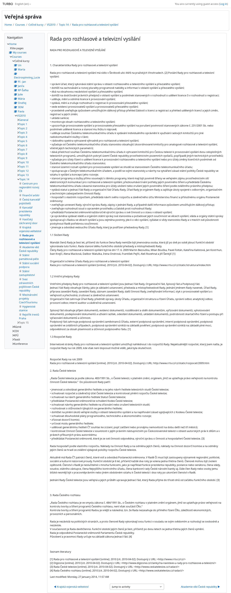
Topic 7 (23, 149)
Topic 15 (24, 322)
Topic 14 (64, 24)
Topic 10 (24, 162)
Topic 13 (24, 175)
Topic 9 (23, 158)
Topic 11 (24, 166)
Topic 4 (23, 137)
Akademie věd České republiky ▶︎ (200, 586)
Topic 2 (23, 128)
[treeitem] (24, 194)
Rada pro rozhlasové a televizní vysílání (95, 24)
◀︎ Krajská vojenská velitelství (71, 586)
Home (8, 24)
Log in (223, 4)
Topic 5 (23, 141)
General (23, 120)
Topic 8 (23, 154)
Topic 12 (24, 171)
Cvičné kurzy (35, 24)
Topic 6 (23, 145)
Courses (20, 24)
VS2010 (51, 24)
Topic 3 (23, 132)
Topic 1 (23, 124)
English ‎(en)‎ (22, 4)
